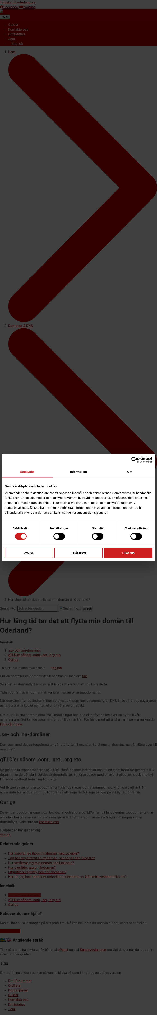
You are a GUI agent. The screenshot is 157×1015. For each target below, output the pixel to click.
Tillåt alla (128, 552)
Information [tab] (78, 471)
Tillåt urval (78, 552)
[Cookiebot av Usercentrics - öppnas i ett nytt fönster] (134, 460)
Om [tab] (129, 471)
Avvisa (29, 552)
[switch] (59, 536)
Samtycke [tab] (27, 471)
